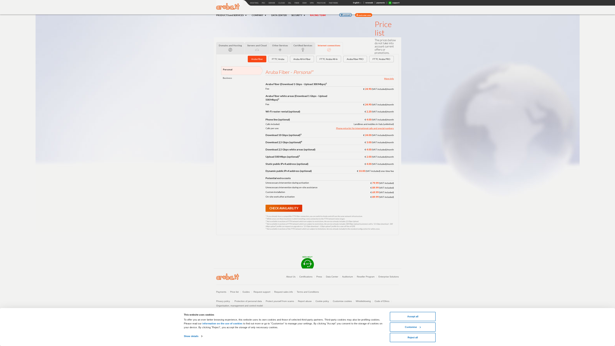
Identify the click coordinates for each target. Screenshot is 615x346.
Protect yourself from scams (280, 301)
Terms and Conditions (308, 292)
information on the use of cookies (222, 323)
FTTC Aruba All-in (329, 59)
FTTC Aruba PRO (381, 59)
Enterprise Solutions (388, 276)
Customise (411, 327)
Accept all (412, 316)
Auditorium (347, 276)
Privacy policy (224, 301)
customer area (364, 15)
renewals (369, 2)
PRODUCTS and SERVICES (230, 15)
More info (389, 78)
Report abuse (305, 301)
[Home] (228, 8)
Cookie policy (322, 301)
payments (380, 2)
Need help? (307, 257)
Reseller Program (366, 276)
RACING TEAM (318, 15)
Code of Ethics (382, 301)
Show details (191, 336)
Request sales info (283, 292)
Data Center (332, 276)
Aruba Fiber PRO (355, 59)
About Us (290, 276)
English (356, 2)
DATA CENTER (279, 15)
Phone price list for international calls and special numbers (365, 128)
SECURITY (296, 15)
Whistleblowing (363, 301)
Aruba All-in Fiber (302, 59)
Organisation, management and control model (239, 305)
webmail (346, 15)
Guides (246, 292)
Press (319, 276)
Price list (234, 292)
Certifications (305, 276)
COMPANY (257, 15)
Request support (262, 292)
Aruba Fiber (257, 59)
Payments (221, 292)
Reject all (413, 337)
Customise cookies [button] (342, 301)
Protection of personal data (248, 301)
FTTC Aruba (278, 59)
